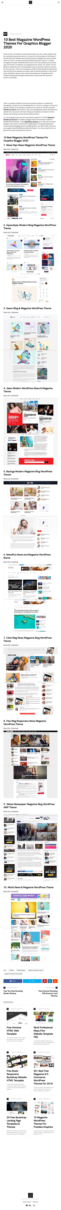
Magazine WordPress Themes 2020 (13, 974)
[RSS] (34, 1205)
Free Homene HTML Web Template (14, 1030)
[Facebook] (27, 1205)
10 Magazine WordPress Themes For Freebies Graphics (43, 1122)
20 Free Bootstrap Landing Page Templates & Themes (16, 1122)
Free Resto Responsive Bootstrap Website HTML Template (17, 1075)
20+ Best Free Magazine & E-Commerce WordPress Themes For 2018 (43, 1077)
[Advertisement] (30, 16)
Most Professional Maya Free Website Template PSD (43, 1032)
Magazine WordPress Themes (36, 970)
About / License (27, 1202)
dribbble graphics (21, 970)
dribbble (11, 970)
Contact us (35, 1202)
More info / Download (10, 149)
